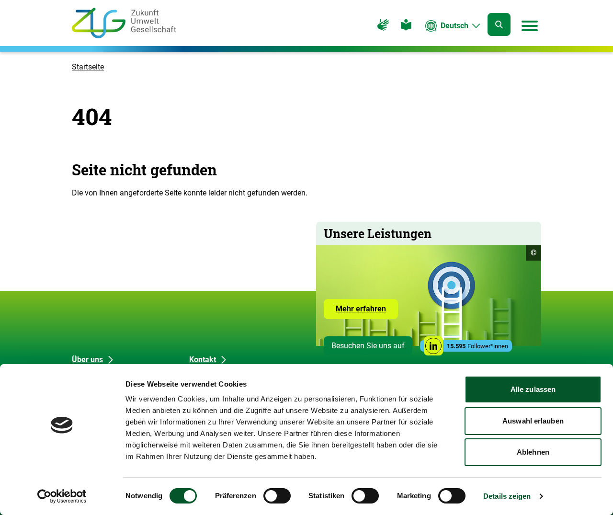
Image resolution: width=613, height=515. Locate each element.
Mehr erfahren (367, 311)
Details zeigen (507, 496)
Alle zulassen (533, 389)
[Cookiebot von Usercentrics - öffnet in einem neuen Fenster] (62, 496)
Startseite (88, 66)
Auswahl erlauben (533, 421)
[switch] (277, 496)
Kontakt (202, 359)
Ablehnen (533, 452)
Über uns (87, 359)
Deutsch (454, 25)
